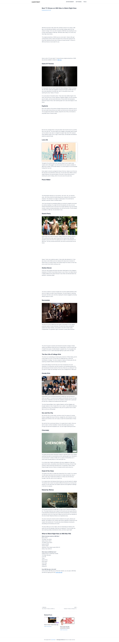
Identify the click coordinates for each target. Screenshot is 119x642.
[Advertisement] (59, 19)
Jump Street (53, 639)
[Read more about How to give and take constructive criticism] (67, 620)
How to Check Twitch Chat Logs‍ (51, 624)
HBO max (59, 59)
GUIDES (45, 626)
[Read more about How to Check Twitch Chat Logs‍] (51, 619)
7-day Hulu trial (59, 572)
